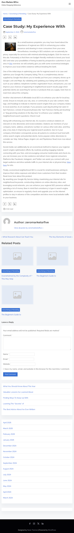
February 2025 (9, 434)
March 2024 (8, 498)
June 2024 (7, 480)
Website (6, 364)
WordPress (52, 530)
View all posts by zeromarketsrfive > (28, 228)
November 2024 (9, 451)
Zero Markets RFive (10, 2)
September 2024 (10, 463)
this (10, 64)
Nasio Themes (32, 530)
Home (5, 14)
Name (6, 354)
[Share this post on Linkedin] (15, 37)
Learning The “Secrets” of (13, 404)
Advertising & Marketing (17, 14)
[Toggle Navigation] (69, 4)
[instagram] (34, 524)
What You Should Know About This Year (19, 386)
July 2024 (7, 475)
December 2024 (9, 446)
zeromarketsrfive (30, 32)
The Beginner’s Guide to (46, 276)
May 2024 (7, 486)
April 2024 (7, 492)
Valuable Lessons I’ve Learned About (18, 392)
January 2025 (8, 440)
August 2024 (8, 469)
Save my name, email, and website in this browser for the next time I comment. (37, 369)
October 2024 (8, 457)
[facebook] (4, 37)
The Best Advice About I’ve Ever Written (19, 409)
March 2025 (8, 428)
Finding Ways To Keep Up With (15, 398)
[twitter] (9, 37)
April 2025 (7, 423)
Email (6, 359)
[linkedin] (43, 524)
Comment (7, 335)
